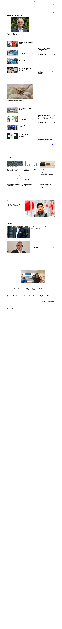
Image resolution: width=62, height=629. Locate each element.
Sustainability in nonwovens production (46, 169)
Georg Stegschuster (43, 187)
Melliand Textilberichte (19, 12)
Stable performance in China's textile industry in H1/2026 (25, 60)
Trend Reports (13, 12)
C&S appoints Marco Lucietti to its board (37, 242)
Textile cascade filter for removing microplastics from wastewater (12, 170)
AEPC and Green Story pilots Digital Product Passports (25, 135)
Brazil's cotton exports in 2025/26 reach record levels (45, 127)
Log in (50, 4)
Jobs (50, 12)
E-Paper (11, 4)
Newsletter (14, 4)
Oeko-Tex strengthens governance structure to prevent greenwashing (26, 69)
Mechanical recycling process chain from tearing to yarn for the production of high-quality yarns (47, 185)
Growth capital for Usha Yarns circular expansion (46, 133)
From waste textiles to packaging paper (13, 184)
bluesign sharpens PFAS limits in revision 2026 (45, 139)
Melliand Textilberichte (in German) (13, 259)
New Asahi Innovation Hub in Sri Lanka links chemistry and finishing (25, 51)
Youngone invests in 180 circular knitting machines (25, 126)
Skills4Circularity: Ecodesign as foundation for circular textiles (26, 117)
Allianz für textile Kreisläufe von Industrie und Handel (47, 296)
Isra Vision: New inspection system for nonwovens (46, 65)
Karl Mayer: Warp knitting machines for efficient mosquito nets (46, 72)
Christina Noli (27, 185)
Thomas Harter (10, 185)
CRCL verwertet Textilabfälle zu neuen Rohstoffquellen (13, 296)
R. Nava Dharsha (27, 179)
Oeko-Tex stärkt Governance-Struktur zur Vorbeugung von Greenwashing (30, 296)
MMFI (47, 12)
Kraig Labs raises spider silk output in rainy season (15, 100)
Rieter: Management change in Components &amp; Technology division (42, 226)
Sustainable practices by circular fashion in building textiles (31, 170)
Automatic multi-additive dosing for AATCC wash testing (46, 116)
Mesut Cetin (49, 187)
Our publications (10, 151)
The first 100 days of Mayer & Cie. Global (14, 202)
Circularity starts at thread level (29, 184)
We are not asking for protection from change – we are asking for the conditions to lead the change (18, 34)
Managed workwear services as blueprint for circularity (26, 43)
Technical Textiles (43, 12)
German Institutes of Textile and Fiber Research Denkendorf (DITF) (12, 178)
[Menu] (8, 4)
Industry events (54, 12)
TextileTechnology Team (22, 44)
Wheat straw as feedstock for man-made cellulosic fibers (46, 59)
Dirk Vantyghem (10, 37)
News (9, 12)
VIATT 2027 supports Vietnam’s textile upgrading (25, 109)
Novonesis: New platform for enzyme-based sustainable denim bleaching (45, 49)
